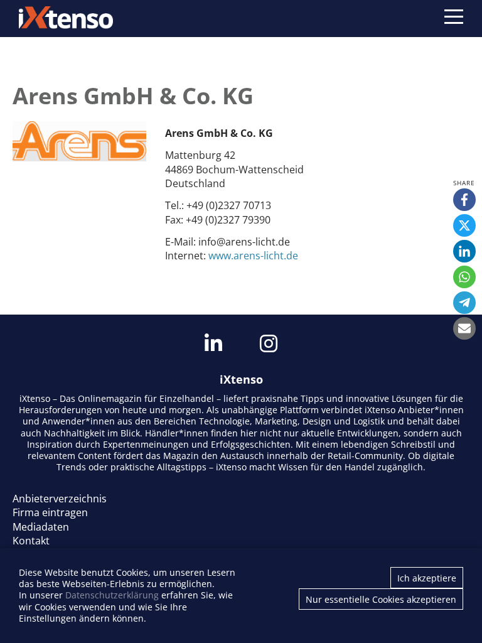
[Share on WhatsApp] (464, 277)
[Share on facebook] (464, 199)
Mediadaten (41, 527)
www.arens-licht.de (253, 255)
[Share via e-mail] (464, 328)
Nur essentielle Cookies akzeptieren (381, 599)
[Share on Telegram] (464, 302)
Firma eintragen (50, 512)
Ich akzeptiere (426, 578)
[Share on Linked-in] (464, 251)
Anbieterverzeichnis (60, 498)
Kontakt (31, 541)
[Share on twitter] (464, 225)
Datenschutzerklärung (112, 595)
